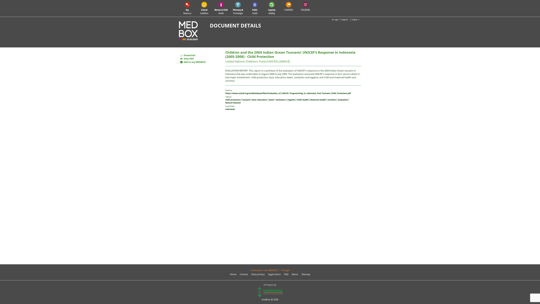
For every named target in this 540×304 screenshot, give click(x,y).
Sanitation (281, 99)
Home (233, 274)
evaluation (343, 99)
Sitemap (306, 274)
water (271, 99)
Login (335, 19)
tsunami (246, 99)
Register (344, 19)
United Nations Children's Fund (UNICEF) (251, 61)
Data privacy (258, 274)
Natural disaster (233, 102)
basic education (259, 99)
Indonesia (230, 109)
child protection (233, 99)
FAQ (286, 274)
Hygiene (291, 99)
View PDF (188, 58)
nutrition (332, 99)
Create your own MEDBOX (264, 270)
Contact (244, 274)
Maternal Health (318, 99)
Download (189, 55)
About (295, 274)
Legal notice (274, 274)
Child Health (303, 99)
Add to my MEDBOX (194, 62)
